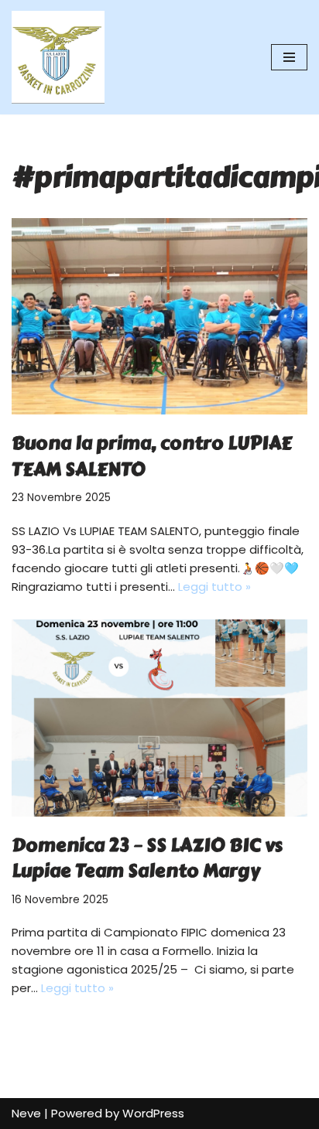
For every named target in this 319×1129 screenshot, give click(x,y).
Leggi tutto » (214, 586)
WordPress (153, 1113)
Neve (26, 1113)
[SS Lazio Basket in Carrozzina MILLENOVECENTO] (58, 57)
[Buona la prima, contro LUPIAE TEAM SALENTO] (159, 316)
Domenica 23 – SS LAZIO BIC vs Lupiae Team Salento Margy (147, 858)
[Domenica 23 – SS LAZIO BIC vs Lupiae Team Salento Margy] (159, 718)
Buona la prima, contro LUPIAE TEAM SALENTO (152, 455)
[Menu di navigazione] (289, 57)
